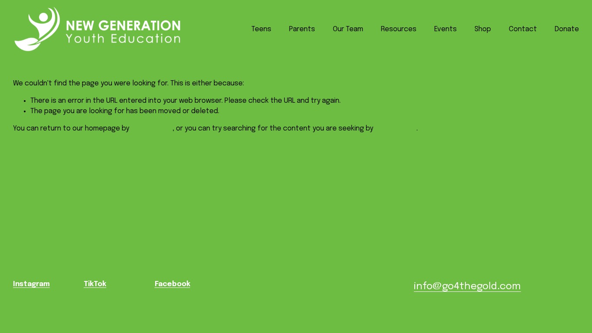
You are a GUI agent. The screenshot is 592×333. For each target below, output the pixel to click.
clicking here (151, 128)
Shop (483, 29)
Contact (523, 29)
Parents (302, 29)
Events (445, 29)
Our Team (348, 29)
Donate (567, 29)
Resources (398, 29)
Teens (261, 29)
